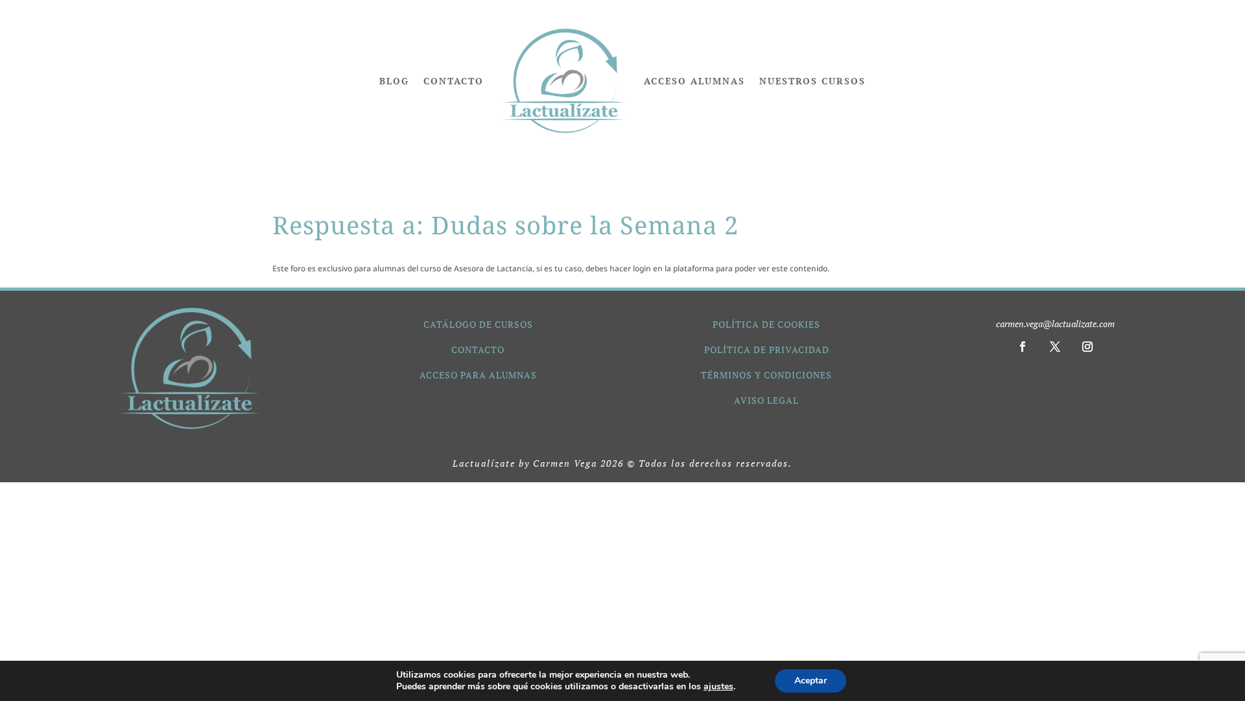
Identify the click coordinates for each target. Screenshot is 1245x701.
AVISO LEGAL (766, 400)
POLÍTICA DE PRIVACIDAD (766, 349)
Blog (394, 81)
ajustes (718, 687)
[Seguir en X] (1055, 346)
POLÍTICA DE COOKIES (766, 324)
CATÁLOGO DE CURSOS (478, 324)
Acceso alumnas (694, 81)
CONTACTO (477, 349)
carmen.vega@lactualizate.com (1055, 323)
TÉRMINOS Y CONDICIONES (766, 375)
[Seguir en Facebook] (1022, 346)
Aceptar (810, 680)
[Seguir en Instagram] (1087, 346)
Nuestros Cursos (812, 81)
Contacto (453, 81)
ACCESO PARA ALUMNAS (478, 375)
